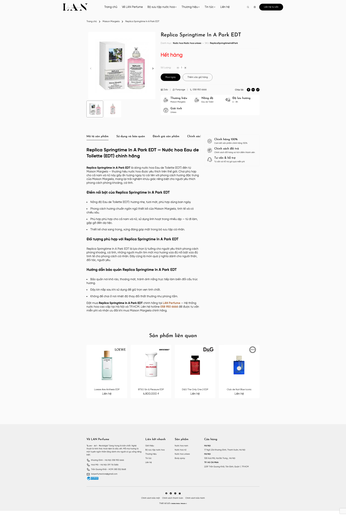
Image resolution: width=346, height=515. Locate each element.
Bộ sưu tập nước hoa (161, 7)
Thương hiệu (190, 7)
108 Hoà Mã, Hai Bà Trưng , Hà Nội (219, 458)
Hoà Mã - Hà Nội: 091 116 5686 (104, 465)
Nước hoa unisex (192, 43)
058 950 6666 (169, 306)
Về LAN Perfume (132, 7)
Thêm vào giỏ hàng (197, 77)
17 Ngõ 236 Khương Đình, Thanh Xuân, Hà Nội (224, 450)
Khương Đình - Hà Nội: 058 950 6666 (107, 460)
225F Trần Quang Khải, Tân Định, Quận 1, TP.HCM (226, 467)
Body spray (180, 458)
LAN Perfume (171, 303)
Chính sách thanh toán (172, 498)
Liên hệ (225, 7)
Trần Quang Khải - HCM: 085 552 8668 (108, 469)
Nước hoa (178, 43)
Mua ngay (170, 77)
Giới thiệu (149, 446)
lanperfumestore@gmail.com (104, 474)
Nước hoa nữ (180, 450)
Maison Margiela (111, 21)
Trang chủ (110, 7)
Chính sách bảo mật (150, 498)
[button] (153, 68)
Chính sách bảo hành (195, 498)
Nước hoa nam (181, 446)
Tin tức (209, 7)
